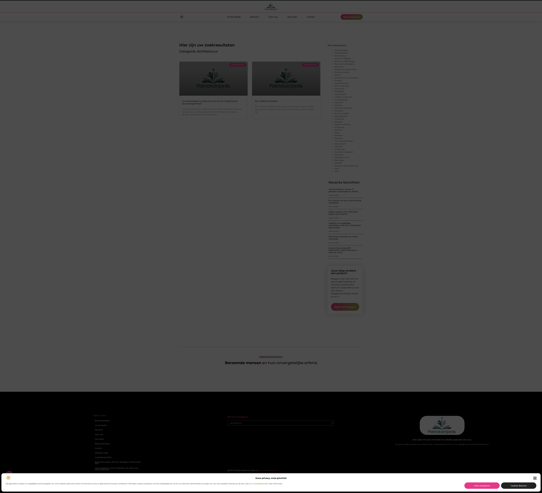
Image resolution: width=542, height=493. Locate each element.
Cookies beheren (519, 486)
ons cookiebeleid (256, 484)
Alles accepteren (482, 486)
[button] (535, 478)
